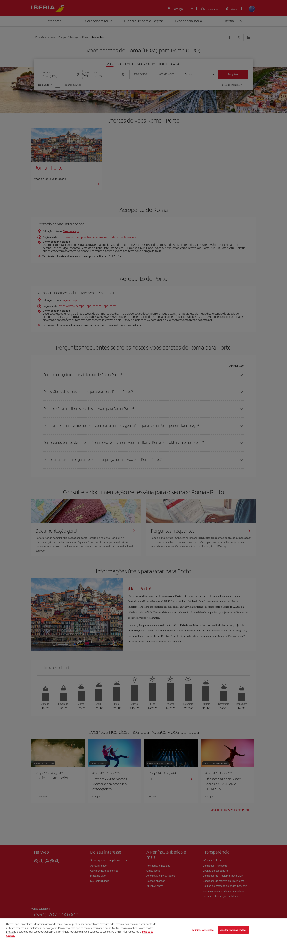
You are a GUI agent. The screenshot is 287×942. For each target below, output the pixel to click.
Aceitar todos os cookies (233, 929)
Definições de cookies (203, 929)
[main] (143, 930)
